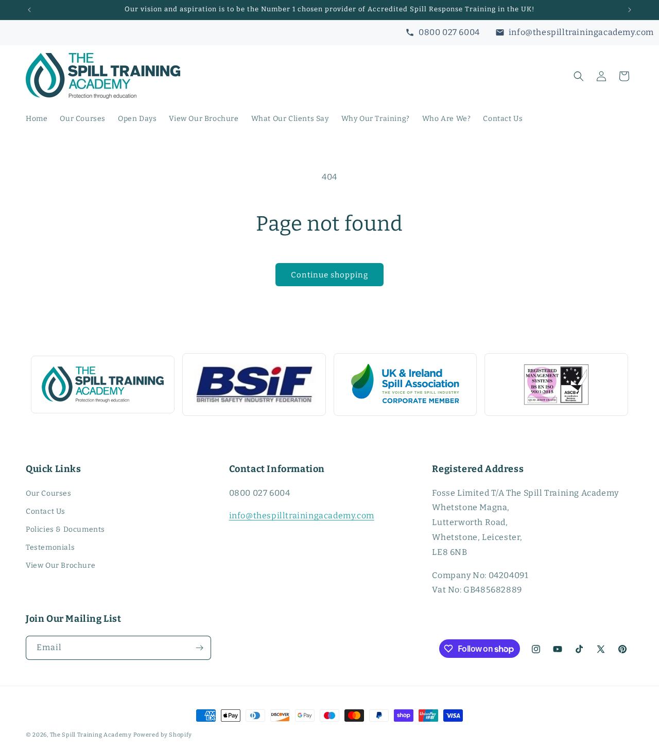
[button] (578, 76)
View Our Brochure (60, 565)
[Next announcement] (629, 10)
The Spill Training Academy (91, 734)
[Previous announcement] (29, 10)
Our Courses (49, 493)
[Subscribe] (199, 648)
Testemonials (50, 547)
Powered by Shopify (163, 734)
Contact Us (45, 511)
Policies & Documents (65, 529)
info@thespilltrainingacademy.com (301, 515)
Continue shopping (329, 275)
